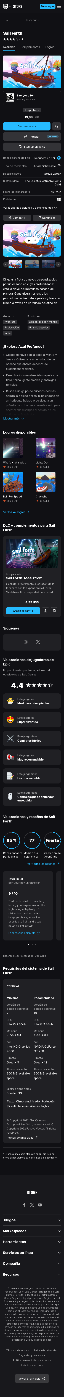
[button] (32, 418)
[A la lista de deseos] (54, 610)
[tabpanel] (32, 1035)
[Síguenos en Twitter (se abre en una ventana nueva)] (38, 642)
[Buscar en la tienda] (7, 19)
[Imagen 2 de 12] (32, 264)
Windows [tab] (13, 985)
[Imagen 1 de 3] (28, 944)
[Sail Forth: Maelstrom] (32, 553)
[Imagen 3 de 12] (48, 264)
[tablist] (32, 985)
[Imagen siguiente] (58, 264)
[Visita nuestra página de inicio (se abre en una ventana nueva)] (25, 642)
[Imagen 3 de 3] (35, 944)
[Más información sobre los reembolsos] (59, 166)
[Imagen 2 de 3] (32, 944)
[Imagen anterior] (6, 264)
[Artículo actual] (15, 264)
